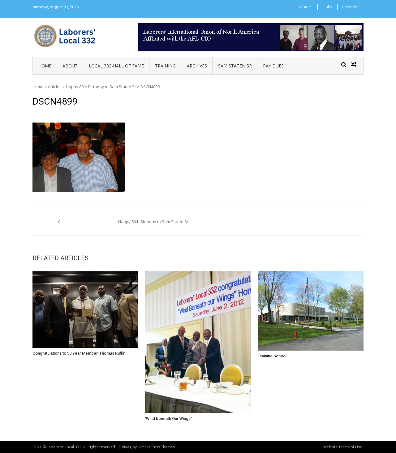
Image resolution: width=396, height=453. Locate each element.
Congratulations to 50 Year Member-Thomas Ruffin (78, 353)
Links (327, 7)
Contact (305, 7)
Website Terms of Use (342, 447)
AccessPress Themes (156, 447)
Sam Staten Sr (235, 66)
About (70, 66)
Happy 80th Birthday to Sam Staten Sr (101, 86)
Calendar (350, 7)
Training (165, 66)
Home (44, 66)
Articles (55, 86)
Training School (272, 356)
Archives (197, 66)
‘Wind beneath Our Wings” (168, 418)
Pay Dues (273, 66)
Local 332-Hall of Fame (116, 66)
